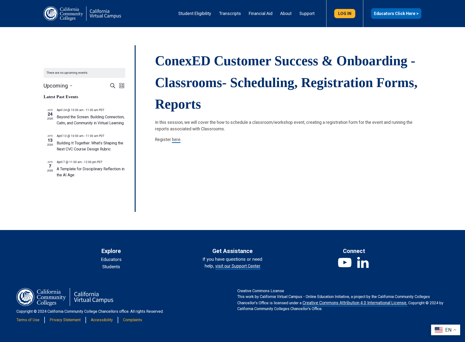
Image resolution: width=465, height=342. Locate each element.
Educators (111, 259)
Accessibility (102, 320)
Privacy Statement (65, 320)
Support (307, 13)
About (286, 13)
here (176, 139)
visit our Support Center (237, 266)
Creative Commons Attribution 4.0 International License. (354, 302)
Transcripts (230, 13)
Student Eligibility (194, 13)
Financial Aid (260, 13)
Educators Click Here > (396, 13)
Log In (344, 13)
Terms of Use (27, 320)
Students (111, 266)
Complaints (132, 320)
